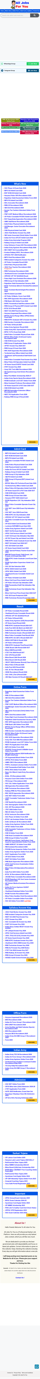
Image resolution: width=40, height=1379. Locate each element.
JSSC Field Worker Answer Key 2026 (17, 233)
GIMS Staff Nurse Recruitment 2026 (16, 221)
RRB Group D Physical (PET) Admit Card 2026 (20, 306)
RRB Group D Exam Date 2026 (15, 348)
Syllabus (29, 11)
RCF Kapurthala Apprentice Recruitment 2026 (20, 219)
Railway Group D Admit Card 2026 (16, 242)
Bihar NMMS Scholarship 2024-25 (17, 1165)
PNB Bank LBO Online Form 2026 (16, 301)
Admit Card (23, 11)
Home (2, 11)
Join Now (33, 64)
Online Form (15, 11)
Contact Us (10, 1372)
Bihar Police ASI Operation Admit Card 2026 (19, 362)
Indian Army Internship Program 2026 (17, 240)
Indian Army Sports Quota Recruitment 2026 (19, 378)
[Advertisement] (20, 39)
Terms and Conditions (27, 1372)
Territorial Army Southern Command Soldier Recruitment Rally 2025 (20, 1062)
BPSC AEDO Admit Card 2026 (15, 569)
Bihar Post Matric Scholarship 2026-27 (17, 376)
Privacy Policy (17, 1372)
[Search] (34, 15)
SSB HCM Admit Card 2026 (14, 388)
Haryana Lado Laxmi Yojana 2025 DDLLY (19, 1160)
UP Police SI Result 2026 (14, 643)
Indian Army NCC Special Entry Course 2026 (20, 329)
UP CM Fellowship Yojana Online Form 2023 (20, 1178)
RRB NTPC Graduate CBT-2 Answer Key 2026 (20, 320)
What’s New (8, 11)
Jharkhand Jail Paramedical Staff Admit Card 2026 (20, 356)
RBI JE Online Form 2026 (14, 812)
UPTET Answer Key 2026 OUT (14, 346)
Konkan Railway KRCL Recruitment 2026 (18, 252)
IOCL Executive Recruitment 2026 (16, 203)
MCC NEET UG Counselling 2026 (16, 250)
